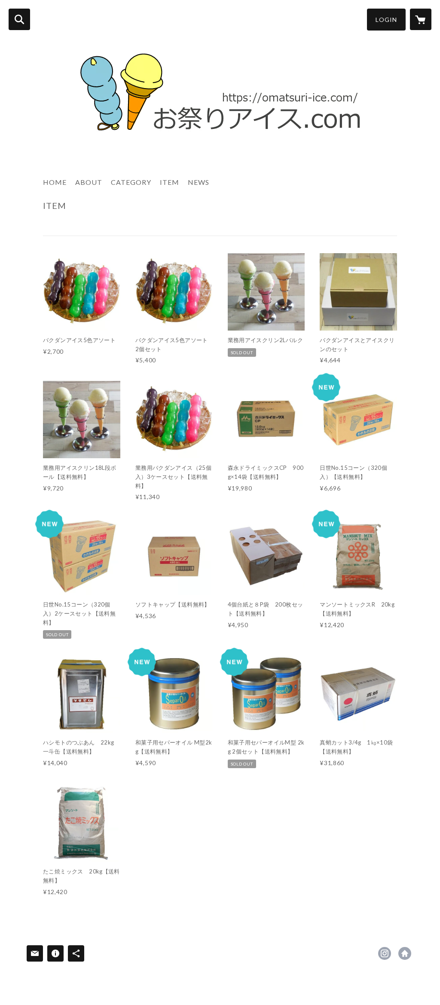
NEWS (198, 182)
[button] (386, 20)
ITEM (169, 182)
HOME (55, 182)
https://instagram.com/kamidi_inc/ (384, 953)
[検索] (19, 19)
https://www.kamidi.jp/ (404, 953)
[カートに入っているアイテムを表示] (420, 19)
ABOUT (88, 182)
